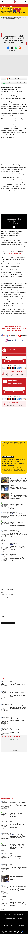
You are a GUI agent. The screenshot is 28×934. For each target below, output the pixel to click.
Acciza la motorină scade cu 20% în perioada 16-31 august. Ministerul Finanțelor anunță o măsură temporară (13, 462)
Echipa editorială (18, 914)
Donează (15, 391)
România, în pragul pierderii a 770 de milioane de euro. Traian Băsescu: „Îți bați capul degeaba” (18, 524)
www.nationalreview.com (13, 253)
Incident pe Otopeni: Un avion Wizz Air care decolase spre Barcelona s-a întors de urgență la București (18, 867)
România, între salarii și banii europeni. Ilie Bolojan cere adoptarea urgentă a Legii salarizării (17, 506)
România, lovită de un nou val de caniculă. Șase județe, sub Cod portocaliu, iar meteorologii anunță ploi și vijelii (18, 903)
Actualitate (14, 53)
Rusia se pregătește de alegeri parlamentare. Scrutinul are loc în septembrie (18, 684)
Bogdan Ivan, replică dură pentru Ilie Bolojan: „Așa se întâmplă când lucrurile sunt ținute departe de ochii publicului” (18, 558)
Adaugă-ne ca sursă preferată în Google (15, 82)
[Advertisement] (14, 424)
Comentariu (4, 597)
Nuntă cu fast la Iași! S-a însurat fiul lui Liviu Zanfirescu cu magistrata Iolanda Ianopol (18, 836)
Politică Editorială (10, 918)
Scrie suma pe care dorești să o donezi (11, 386)
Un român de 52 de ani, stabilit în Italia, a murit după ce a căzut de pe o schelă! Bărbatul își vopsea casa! (18, 547)
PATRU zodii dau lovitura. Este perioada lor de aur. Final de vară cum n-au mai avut (18, 731)
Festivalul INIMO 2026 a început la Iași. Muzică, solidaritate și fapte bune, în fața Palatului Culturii (20, 12)
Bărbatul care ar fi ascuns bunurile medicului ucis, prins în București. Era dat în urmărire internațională (18, 804)
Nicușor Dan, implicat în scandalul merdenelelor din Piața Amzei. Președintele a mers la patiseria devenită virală (18, 825)
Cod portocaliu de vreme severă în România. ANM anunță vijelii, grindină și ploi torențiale (18, 720)
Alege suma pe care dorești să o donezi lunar (12, 354)
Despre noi (8, 914)
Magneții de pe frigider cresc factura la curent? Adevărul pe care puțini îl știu (18, 878)
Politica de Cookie (8, 925)
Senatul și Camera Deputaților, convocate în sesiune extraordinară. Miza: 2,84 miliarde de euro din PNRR (18, 694)
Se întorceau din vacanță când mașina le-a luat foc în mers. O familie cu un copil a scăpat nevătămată (17, 846)
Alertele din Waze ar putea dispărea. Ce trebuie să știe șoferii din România (18, 815)
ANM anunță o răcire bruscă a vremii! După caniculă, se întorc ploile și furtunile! (18, 515)
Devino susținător (15, 361)
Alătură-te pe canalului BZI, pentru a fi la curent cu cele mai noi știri (14, 328)
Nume (2, 616)
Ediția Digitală (20, 925)
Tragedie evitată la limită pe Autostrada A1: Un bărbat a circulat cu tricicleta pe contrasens (18, 856)
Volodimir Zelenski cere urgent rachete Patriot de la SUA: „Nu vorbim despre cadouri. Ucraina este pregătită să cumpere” (18, 534)
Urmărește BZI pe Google (15, 78)
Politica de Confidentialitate (14, 922)
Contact (20, 918)
